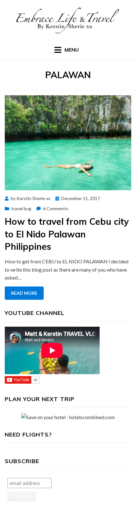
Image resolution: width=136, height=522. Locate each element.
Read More (24, 293)
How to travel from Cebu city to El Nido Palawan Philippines (67, 234)
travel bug (21, 208)
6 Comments (55, 208)
